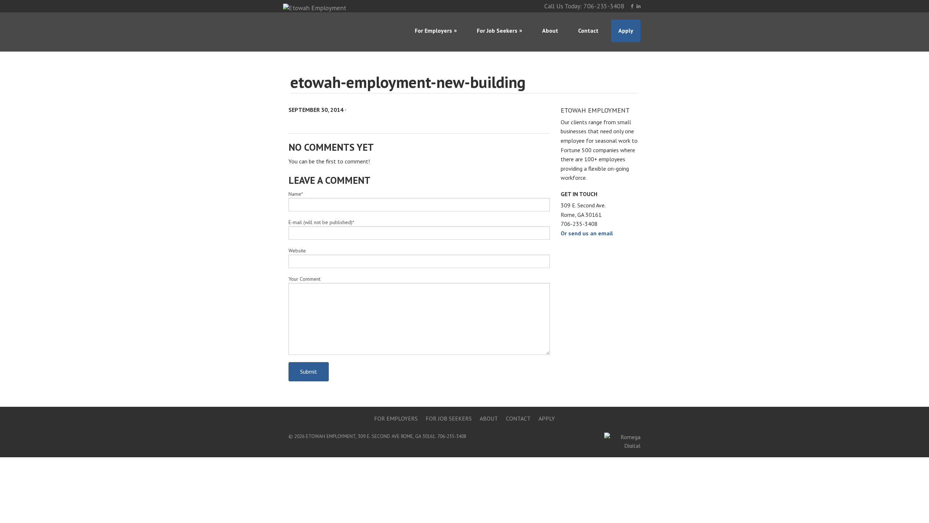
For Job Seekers (497, 30)
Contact (588, 30)
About (550, 30)
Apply (625, 30)
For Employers (433, 30)
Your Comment (304, 279)
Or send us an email (587, 233)
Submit (308, 371)
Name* (295, 194)
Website (297, 250)
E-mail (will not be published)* (321, 222)
